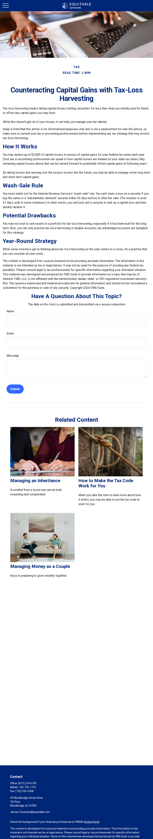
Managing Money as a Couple (40, 566)
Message (13, 355)
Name (10, 311)
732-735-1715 (27, 787)
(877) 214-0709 (27, 783)
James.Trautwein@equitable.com (30, 811)
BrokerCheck (91, 821)
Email (10, 333)
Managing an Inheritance (35, 480)
